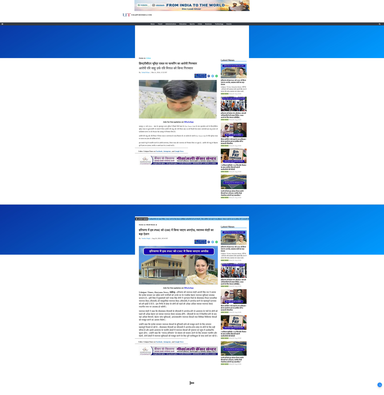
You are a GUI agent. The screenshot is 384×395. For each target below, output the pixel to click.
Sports (192, 24)
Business (208, 24)
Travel (160, 24)
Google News (179, 151)
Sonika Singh (146, 238)
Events (229, 24)
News (153, 24)
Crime (200, 24)
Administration (171, 24)
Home (141, 58)
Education (182, 24)
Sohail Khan (146, 72)
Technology (219, 24)
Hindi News (150, 225)
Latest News (227, 60)
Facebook (159, 151)
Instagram (167, 151)
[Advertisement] (192, 39)
